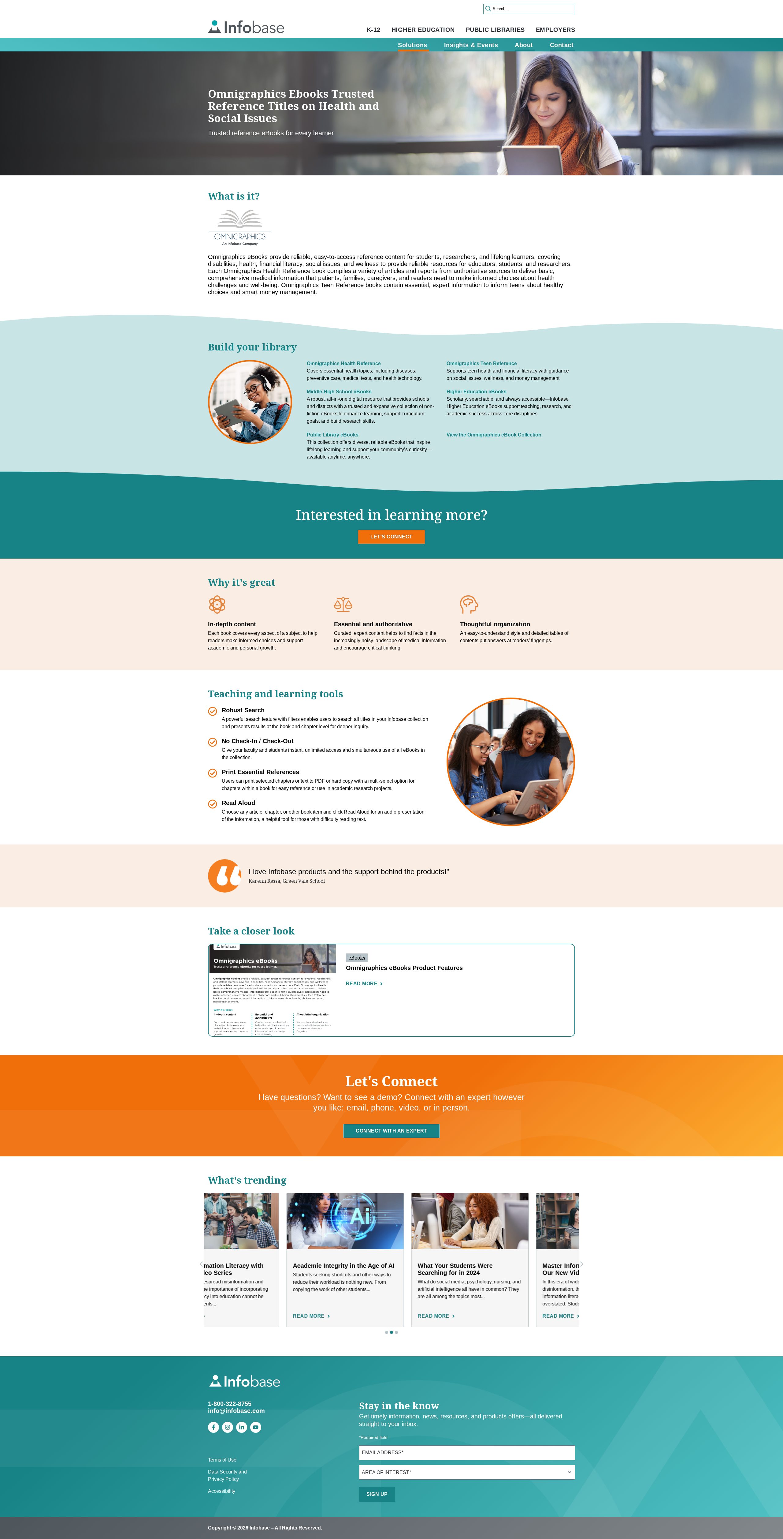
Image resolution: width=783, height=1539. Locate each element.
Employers (555, 29)
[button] (581, 1264)
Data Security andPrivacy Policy (227, 1475)
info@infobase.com (236, 1410)
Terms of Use (222, 1459)
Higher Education (423, 29)
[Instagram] (227, 1427)
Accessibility (221, 1491)
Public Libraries (495, 29)
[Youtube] (255, 1427)
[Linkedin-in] (241, 1427)
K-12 (373, 29)
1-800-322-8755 (229, 1403)
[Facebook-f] (213, 1427)
